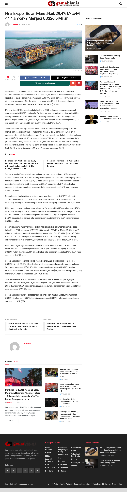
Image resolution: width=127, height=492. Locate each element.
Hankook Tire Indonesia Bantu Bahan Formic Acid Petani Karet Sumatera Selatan (63, 163)
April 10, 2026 (65, 421)
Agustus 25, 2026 (107, 61)
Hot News (49, 471)
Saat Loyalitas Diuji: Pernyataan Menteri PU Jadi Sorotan (69, 401)
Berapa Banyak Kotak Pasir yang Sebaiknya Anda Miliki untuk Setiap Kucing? (100, 43)
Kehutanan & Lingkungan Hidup (63, 450)
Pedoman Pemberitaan (82, 484)
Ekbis (9, 384)
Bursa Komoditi (49, 449)
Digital (48, 453)
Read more (12, 421)
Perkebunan (63, 468)
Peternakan (76, 448)
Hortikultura (50, 468)
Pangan (61, 461)
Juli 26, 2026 (18, 402)
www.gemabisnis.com (25, 484)
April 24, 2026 (65, 394)
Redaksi (69, 484)
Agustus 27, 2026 (94, 48)
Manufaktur (63, 455)
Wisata (74, 466)
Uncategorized (77, 462)
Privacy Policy (117, 484)
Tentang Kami (59, 484)
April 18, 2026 (65, 407)
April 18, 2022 (26, 24)
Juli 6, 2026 (105, 122)
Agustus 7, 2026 (106, 77)
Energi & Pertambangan (51, 460)
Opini (60, 458)
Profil (73, 451)
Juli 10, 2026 (105, 111)
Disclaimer (106, 484)
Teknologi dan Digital (75, 455)
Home (49, 484)
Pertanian (62, 471)
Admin (15, 24)
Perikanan (62, 464)
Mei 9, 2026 (64, 379)
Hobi (47, 464)
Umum (74, 459)
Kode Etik (96, 484)
